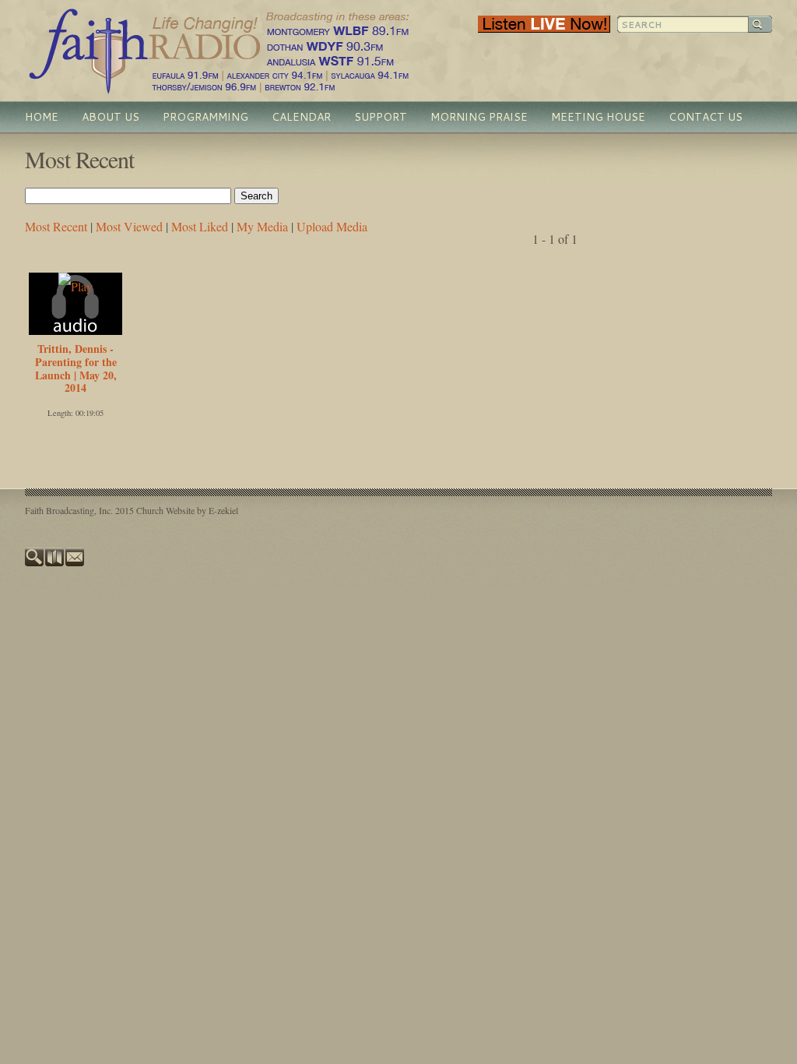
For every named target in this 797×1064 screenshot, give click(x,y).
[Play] (75, 286)
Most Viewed (129, 226)
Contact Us (706, 117)
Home (41, 117)
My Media (262, 226)
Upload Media (332, 226)
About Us (110, 117)
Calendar (301, 117)
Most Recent (56, 226)
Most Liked (199, 226)
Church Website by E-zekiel (187, 510)
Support (380, 117)
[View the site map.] (55, 562)
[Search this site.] (35, 562)
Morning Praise (479, 117)
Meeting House (598, 117)
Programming (205, 117)
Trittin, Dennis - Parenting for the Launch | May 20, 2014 (76, 368)
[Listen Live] (544, 29)
